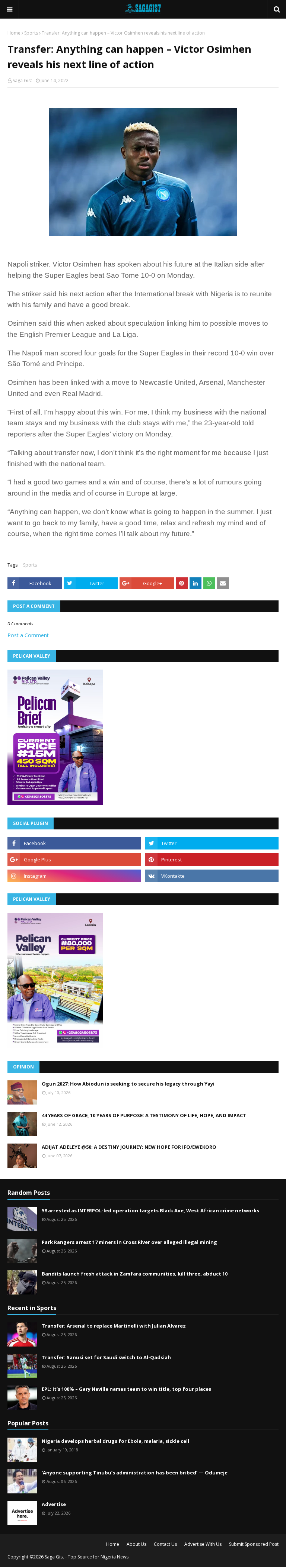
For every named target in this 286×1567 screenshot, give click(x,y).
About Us (136, 1544)
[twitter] (212, 843)
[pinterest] (212, 859)
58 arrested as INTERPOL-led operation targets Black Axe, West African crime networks (150, 1210)
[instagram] (74, 876)
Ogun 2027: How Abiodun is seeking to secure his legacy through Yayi (128, 1083)
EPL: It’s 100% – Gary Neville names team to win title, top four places (126, 1389)
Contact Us (165, 1544)
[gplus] (74, 859)
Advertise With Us (203, 1544)
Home (13, 33)
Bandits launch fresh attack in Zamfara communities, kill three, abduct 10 (135, 1273)
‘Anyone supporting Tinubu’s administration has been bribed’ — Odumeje (135, 1472)
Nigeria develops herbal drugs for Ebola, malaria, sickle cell (115, 1441)
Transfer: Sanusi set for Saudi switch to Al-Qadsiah (106, 1357)
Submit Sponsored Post (254, 1544)
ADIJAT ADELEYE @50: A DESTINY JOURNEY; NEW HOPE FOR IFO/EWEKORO (129, 1147)
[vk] (212, 876)
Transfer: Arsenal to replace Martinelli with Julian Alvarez (114, 1325)
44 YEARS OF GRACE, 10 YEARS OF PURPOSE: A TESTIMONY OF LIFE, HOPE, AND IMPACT (144, 1115)
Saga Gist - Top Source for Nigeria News (86, 1557)
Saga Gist (22, 80)
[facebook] (74, 843)
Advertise (54, 1504)
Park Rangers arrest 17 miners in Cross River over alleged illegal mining (129, 1242)
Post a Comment (28, 635)
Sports (31, 33)
